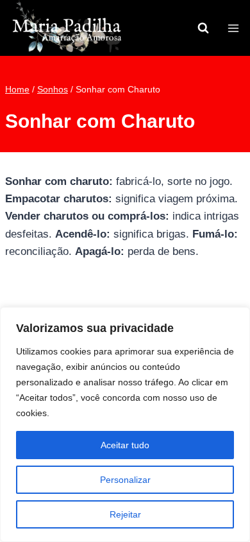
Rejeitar (125, 514)
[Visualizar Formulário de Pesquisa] (203, 28)
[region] (125, 424)
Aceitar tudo (125, 445)
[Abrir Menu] (233, 28)
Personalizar (125, 480)
